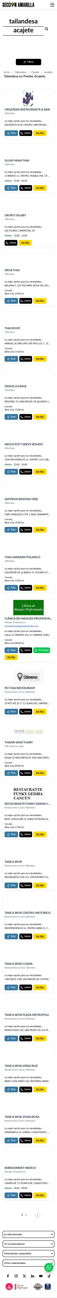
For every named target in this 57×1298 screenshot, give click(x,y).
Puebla (35, 72)
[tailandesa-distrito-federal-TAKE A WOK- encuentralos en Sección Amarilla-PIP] (28, 852)
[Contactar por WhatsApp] (48, 1267)
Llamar (27, 133)
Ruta (13, 133)
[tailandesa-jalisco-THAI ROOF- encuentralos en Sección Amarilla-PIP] (28, 319)
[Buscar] (46, 28)
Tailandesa (20, 72)
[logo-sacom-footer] (28, 1284)
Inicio (7, 72)
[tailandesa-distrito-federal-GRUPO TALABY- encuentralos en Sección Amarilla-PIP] (28, 206)
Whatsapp (43, 650)
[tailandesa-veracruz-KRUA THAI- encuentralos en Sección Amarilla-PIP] (28, 261)
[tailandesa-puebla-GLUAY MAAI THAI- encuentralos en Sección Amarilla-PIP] (28, 151)
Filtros (30, 62)
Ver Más (40, 133)
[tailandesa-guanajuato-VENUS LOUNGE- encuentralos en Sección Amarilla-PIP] (28, 377)
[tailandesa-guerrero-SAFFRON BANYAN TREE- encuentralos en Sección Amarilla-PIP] (28, 490)
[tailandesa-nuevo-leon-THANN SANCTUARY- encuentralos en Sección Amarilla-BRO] (28, 731)
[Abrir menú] (52, 5)
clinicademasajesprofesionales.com (21, 626)
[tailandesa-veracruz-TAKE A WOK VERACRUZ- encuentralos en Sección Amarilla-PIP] (28, 1057)
